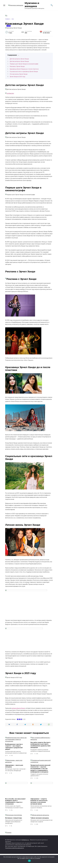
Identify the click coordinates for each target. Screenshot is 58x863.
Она (9, 25)
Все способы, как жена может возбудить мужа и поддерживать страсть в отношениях (15, 801)
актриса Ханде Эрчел (18, 708)
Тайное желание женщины (40, 818)
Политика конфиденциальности (14, 848)
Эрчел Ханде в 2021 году (17, 76)
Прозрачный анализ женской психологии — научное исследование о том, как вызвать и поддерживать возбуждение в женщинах (40, 768)
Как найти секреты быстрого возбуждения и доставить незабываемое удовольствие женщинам (41, 745)
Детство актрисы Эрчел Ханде (19, 59)
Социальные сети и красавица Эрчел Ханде (24, 71)
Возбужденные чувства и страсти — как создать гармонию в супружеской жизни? (14, 747)
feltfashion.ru (25, 840)
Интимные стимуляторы (13, 818)
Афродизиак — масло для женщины (14, 766)
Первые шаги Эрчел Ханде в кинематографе (24, 64)
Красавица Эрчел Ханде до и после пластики (24, 69)
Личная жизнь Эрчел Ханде (18, 74)
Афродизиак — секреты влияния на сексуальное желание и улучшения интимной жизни (39, 801)
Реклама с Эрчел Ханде (17, 66)
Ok (29, 860)
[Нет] (56, 859)
